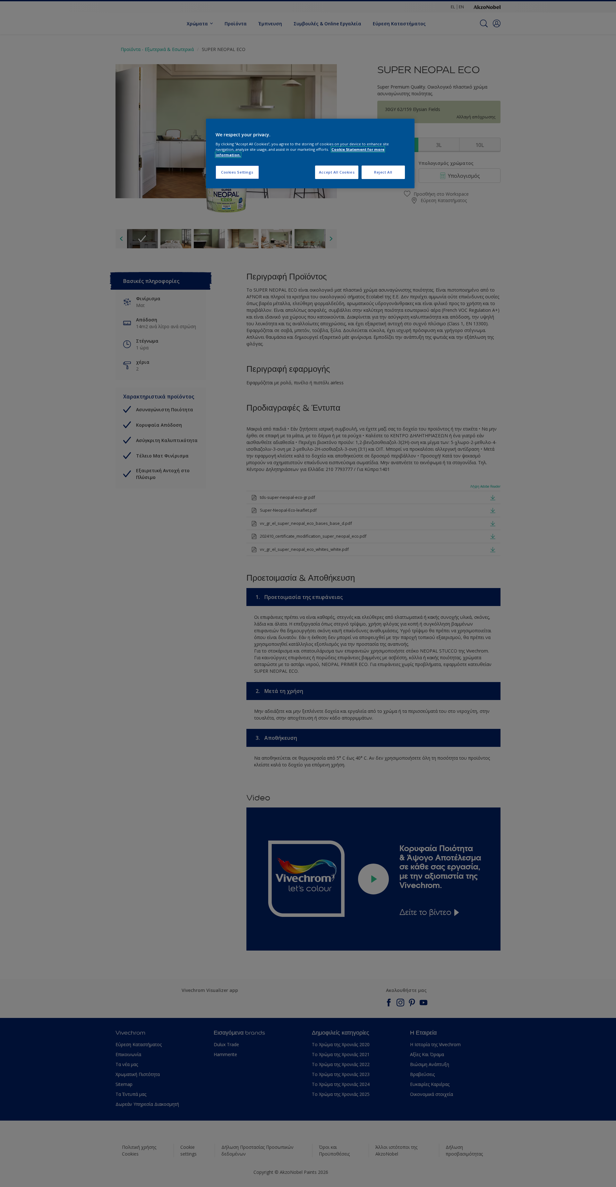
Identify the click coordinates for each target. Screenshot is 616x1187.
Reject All (383, 172)
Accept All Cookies (337, 172)
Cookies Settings (237, 172)
